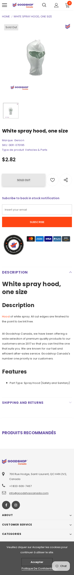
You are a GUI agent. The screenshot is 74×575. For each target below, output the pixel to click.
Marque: (7, 140)
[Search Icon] (44, 5)
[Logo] (23, 5)
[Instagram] (16, 505)
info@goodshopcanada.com (29, 493)
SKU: (5, 145)
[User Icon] (56, 5)
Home (6, 16)
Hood (6, 316)
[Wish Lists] (52, 180)
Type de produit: (13, 150)
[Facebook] (6, 505)
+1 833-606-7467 (20, 486)
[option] (37, 57)
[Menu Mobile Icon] (4, 5)
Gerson (19, 140)
